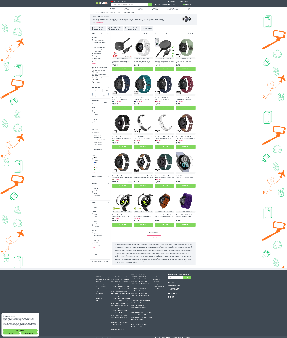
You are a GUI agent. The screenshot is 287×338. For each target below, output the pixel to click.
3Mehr (93, 172)
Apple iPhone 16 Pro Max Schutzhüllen (140, 283)
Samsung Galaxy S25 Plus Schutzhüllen (120, 293)
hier (24, 325)
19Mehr (94, 63)
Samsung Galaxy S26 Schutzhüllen (119, 284)
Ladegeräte (156, 281)
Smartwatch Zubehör (115, 12)
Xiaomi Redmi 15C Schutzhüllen (138, 307)
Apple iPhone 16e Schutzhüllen (138, 276)
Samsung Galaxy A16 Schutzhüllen (119, 317)
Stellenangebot (99, 300)
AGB (97, 291)
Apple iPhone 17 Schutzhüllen (138, 286)
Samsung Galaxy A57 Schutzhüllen (119, 305)
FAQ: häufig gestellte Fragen (103, 277)
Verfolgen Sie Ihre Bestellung (103, 279)
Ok (187, 277)
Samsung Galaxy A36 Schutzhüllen (119, 308)
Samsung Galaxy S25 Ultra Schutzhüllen (120, 296)
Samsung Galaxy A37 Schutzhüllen (119, 310)
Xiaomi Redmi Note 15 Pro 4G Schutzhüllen (141, 312)
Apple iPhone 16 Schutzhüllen (138, 274)
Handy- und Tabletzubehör (102, 12)
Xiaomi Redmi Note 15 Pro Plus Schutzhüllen (141, 317)
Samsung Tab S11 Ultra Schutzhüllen (119, 277)
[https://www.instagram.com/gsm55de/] (173, 297)
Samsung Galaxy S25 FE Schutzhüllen (120, 300)
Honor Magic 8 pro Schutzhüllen (139, 326)
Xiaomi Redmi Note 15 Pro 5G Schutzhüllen (141, 314)
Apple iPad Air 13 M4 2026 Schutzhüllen (140, 300)
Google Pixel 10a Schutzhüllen (118, 327)
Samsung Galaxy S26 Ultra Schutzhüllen (120, 289)
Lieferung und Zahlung (101, 286)
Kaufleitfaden (99, 298)
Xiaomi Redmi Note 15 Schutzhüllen (139, 310)
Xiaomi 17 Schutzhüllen (136, 302)
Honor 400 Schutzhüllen (137, 319)
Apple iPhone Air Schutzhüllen (138, 291)
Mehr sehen (154, 237)
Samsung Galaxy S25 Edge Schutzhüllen (120, 298)
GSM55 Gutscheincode (101, 289)
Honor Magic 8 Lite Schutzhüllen (139, 324)
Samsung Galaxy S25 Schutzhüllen (119, 291)
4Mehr (93, 247)
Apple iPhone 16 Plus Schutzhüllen (139, 279)
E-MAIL (124, 1)
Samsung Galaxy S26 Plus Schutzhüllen (120, 286)
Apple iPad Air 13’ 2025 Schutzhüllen (140, 298)
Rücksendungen (100, 293)
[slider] (92, 94)
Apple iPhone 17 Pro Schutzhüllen (139, 293)
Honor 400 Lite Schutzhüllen (138, 322)
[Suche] (150, 4)
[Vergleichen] (127, 40)
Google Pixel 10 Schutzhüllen (117, 329)
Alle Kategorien (100, 8)
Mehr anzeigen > (100, 22)
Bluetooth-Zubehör (158, 289)
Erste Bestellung (100, 284)
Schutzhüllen (156, 277)
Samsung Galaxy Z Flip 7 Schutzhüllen (120, 279)
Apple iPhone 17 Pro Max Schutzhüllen (140, 295)
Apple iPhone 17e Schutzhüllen (138, 288)
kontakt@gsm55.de (175, 285)
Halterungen (156, 284)
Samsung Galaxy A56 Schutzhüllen (119, 303)
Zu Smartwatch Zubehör (100, 42)
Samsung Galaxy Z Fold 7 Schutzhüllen (120, 281)
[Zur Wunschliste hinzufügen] (130, 40)
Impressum (98, 296)
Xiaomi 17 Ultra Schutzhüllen (138, 305)
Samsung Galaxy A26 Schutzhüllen (119, 312)
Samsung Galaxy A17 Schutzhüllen (119, 315)
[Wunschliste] (178, 4)
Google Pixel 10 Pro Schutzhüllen (118, 324)
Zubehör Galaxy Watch (128, 12)
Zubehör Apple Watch (99, 47)
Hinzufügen (122, 68)
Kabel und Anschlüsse (158, 286)
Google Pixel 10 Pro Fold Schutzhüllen (120, 320)
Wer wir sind (98, 281)
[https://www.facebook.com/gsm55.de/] (169, 297)
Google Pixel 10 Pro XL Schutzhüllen (119, 322)
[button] (122, 101)
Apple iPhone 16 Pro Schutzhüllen (139, 281)
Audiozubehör (156, 279)
